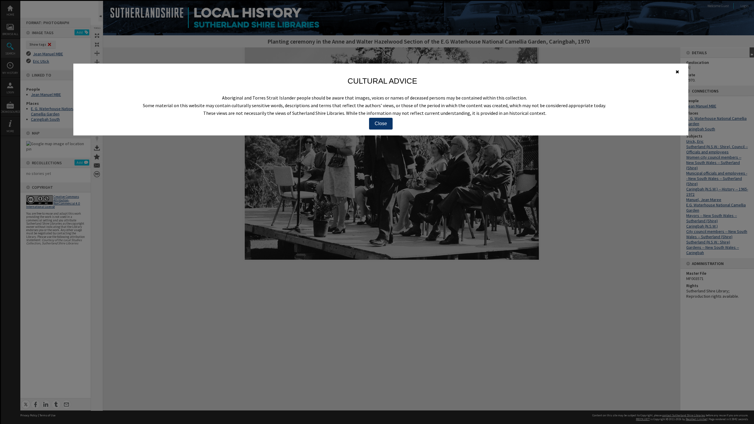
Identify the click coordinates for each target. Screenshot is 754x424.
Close (381, 123)
